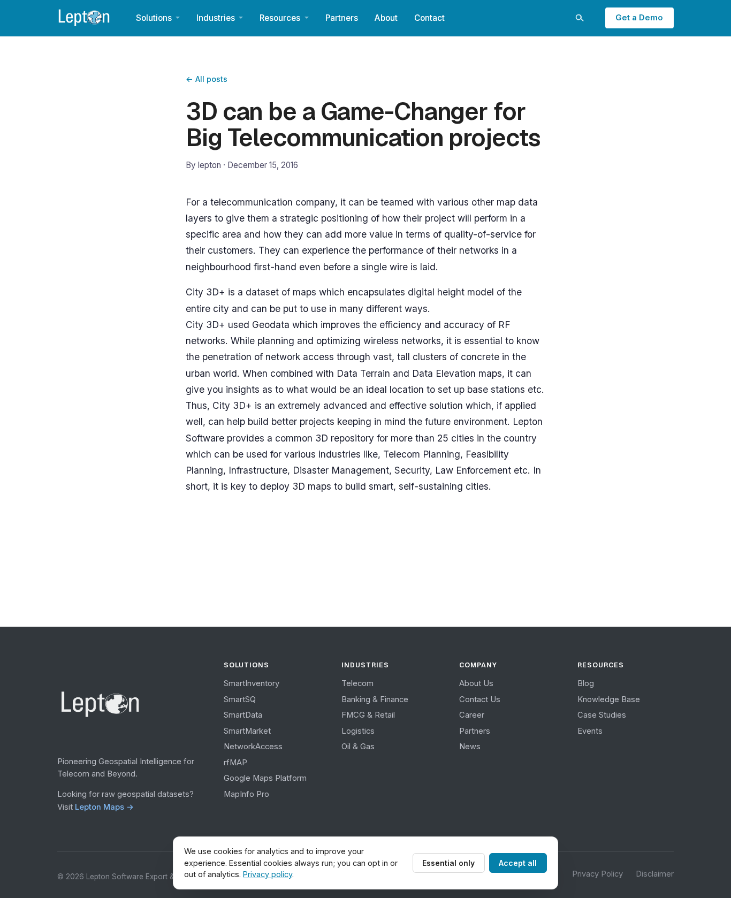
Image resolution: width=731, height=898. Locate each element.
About (386, 18)
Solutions (154, 18)
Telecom (357, 683)
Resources (280, 18)
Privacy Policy (597, 874)
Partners (341, 18)
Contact (429, 18)
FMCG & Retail (368, 715)
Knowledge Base (608, 699)
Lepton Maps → (104, 807)
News (470, 746)
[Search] (579, 18)
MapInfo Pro (246, 794)
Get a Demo (639, 17)
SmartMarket (247, 731)
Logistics (358, 731)
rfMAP (235, 762)
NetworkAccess (253, 746)
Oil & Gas (358, 746)
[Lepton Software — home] (84, 17)
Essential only (448, 862)
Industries (215, 18)
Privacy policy (267, 874)
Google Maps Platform (265, 778)
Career (471, 715)
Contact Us (479, 699)
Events (590, 731)
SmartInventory (251, 683)
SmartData (243, 715)
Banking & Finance (374, 699)
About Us (476, 683)
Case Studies (601, 715)
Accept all (518, 862)
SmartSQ (240, 699)
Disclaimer (655, 874)
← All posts (206, 78)
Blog (585, 683)
